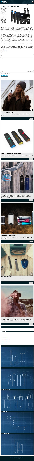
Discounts (14, 457)
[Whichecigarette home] (4, 2)
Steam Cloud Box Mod (4, 343)
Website (2, 58)
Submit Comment (4, 75)
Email (1, 55)
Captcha (2, 71)
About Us (11, 457)
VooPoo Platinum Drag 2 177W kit (5, 341)
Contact (23, 457)
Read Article (31, 118)
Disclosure (17, 457)
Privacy (20, 457)
